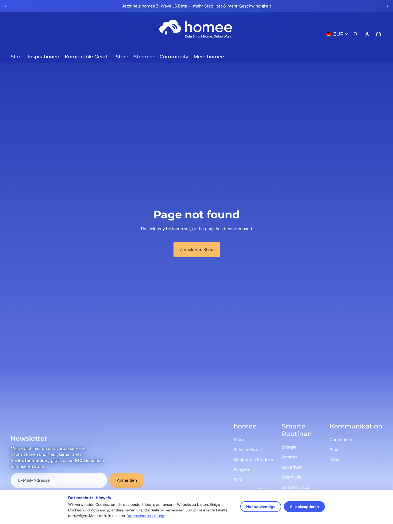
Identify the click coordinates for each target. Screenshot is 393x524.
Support (241, 470)
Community (341, 439)
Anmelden (127, 480)
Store (239, 439)
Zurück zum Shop (196, 249)
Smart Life (292, 477)
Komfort (289, 457)
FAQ (238, 480)
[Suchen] (355, 34)
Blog (334, 450)
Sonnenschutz (295, 487)
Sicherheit (292, 467)
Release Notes (248, 450)
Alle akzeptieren (304, 506)
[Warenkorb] (378, 34)
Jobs (334, 459)
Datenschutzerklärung (145, 515)
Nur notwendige (260, 506)
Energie (289, 447)
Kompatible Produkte (254, 459)
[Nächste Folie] (387, 6)
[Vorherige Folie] (6, 6)
